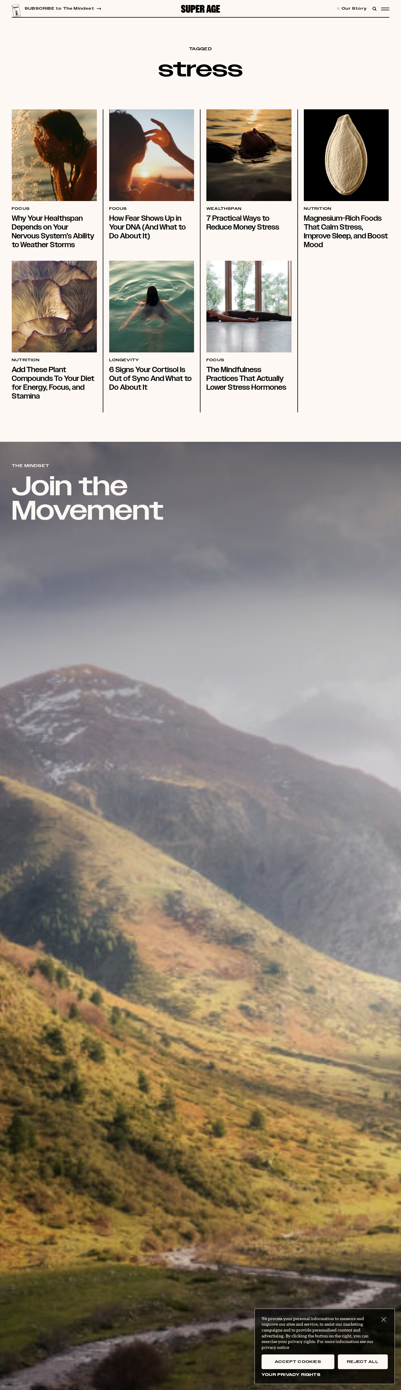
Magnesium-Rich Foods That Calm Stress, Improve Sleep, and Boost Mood (346, 231)
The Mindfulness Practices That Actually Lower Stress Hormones (246, 378)
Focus (21, 209)
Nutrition (318, 209)
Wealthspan (224, 209)
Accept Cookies (298, 1362)
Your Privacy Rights (291, 1375)
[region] (324, 1346)
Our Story (354, 9)
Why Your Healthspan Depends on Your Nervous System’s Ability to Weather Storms (53, 231)
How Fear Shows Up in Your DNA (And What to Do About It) (147, 227)
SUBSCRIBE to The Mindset (59, 9)
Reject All (363, 1362)
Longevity (124, 360)
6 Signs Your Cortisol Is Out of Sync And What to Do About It (150, 378)
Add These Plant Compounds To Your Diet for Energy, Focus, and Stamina (53, 382)
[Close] (384, 1320)
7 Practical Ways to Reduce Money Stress (242, 222)
